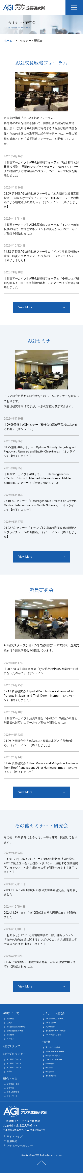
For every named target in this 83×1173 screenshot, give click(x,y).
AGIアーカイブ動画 (53, 1035)
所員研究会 (50, 1027)
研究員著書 (50, 1072)
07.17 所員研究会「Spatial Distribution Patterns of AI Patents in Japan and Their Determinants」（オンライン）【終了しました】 (40, 696)
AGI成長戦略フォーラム (55, 1019)
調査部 (9, 1071)
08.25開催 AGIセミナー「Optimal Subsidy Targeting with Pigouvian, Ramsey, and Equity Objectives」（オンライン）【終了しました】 (40, 452)
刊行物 (46, 1042)
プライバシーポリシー (20, 1145)
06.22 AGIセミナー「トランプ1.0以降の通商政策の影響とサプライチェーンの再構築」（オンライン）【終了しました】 (40, 532)
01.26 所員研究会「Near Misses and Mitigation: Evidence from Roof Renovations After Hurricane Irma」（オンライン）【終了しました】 (41, 768)
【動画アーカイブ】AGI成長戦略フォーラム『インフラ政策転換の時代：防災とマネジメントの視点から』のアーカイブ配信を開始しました (41, 229)
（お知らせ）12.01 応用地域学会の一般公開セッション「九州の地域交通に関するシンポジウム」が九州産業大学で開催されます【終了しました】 (40, 940)
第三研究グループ (14, 1067)
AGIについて (11, 1013)
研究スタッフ (11, 1046)
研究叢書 (49, 1068)
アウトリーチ (12, 1096)
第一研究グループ (14, 1059)
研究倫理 (10, 1035)
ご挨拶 (9, 1023)
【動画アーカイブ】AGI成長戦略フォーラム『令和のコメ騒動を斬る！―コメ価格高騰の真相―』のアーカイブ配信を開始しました (41, 283)
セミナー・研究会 (53, 1013)
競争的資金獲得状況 (15, 1031)
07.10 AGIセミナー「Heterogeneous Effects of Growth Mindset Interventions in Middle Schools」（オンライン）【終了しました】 (40, 505)
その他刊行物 (51, 1076)
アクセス (10, 1039)
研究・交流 (10, 1078)
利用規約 (12, 1141)
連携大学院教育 (13, 1092)
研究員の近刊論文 (53, 1056)
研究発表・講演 (13, 1084)
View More (25, 307)
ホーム (8, 40)
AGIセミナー (51, 1023)
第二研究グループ (14, 1063)
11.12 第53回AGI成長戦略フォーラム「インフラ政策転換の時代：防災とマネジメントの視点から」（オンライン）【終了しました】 (41, 256)
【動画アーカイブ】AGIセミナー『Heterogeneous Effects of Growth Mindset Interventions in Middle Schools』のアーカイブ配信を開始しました (37, 479)
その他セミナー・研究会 (55, 1031)
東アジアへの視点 (53, 1047)
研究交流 (10, 1088)
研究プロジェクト (14, 1054)
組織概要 (10, 1019)
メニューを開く (74, 7)
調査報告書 (50, 1064)
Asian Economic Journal (55, 1052)
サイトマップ (14, 1136)
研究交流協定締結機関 (16, 1027)
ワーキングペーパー (54, 1060)
